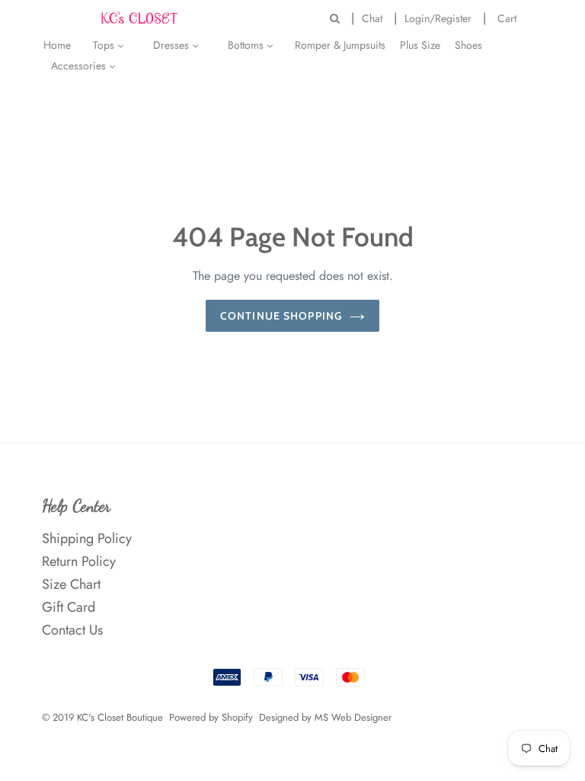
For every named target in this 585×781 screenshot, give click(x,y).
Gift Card (68, 607)
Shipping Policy (87, 538)
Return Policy (79, 561)
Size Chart (71, 584)
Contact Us (72, 630)
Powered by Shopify (211, 717)
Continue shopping (281, 316)
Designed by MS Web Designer (325, 717)
